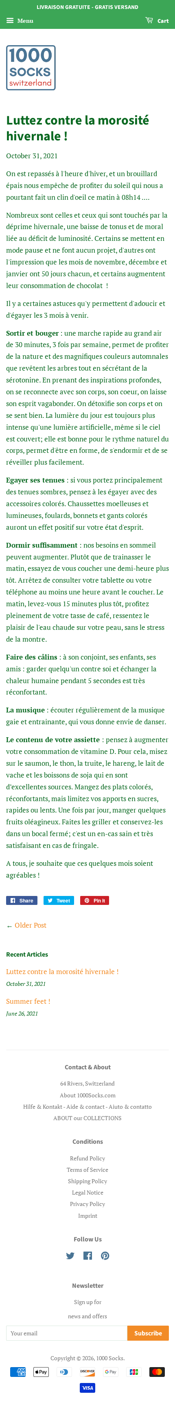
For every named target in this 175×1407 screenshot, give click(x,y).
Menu (24, 20)
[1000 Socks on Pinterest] (105, 1257)
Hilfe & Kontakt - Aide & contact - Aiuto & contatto (87, 1106)
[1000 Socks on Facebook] (87, 1257)
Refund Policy (87, 1158)
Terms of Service (87, 1169)
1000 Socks (109, 1358)
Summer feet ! (28, 1001)
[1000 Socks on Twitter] (70, 1257)
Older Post (30, 925)
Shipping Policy (87, 1181)
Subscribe (148, 1333)
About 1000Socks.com (88, 1095)
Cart (162, 21)
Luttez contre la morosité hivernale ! (62, 971)
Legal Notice (87, 1192)
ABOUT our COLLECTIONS (87, 1118)
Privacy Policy (87, 1204)
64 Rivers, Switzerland (87, 1083)
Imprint (87, 1215)
